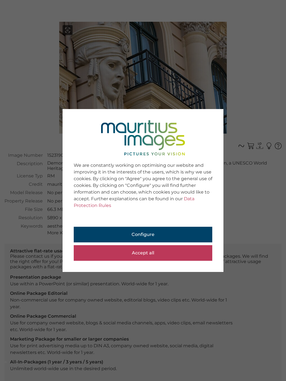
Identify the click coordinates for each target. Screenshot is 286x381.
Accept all (143, 252)
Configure (143, 234)
